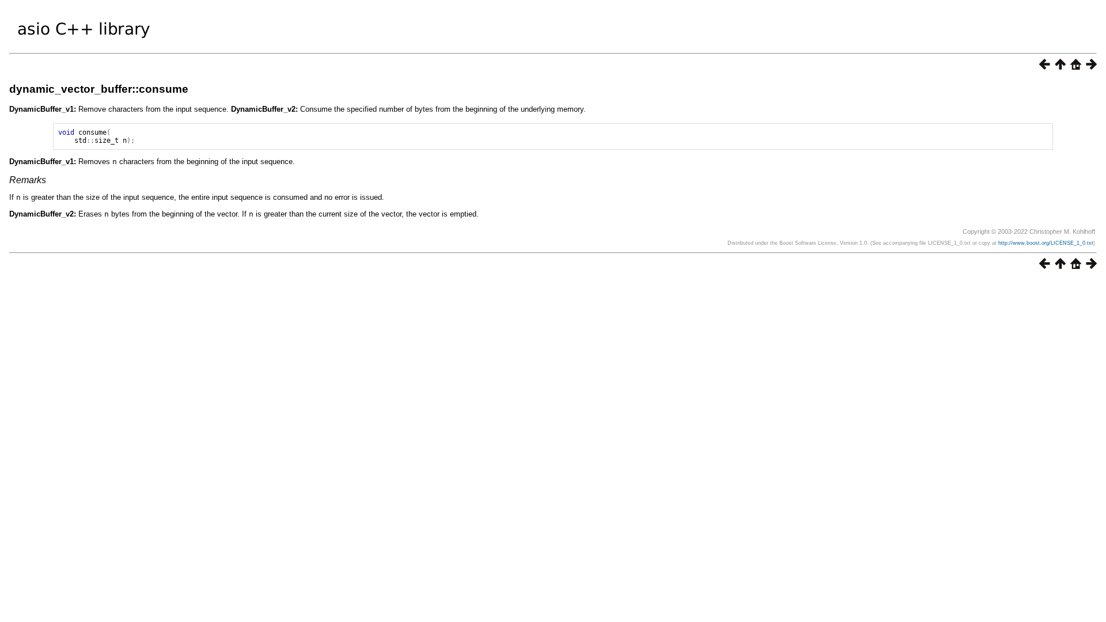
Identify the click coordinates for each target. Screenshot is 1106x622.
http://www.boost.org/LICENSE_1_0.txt (1045, 243)
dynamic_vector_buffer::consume (98, 89)
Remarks (27, 180)
